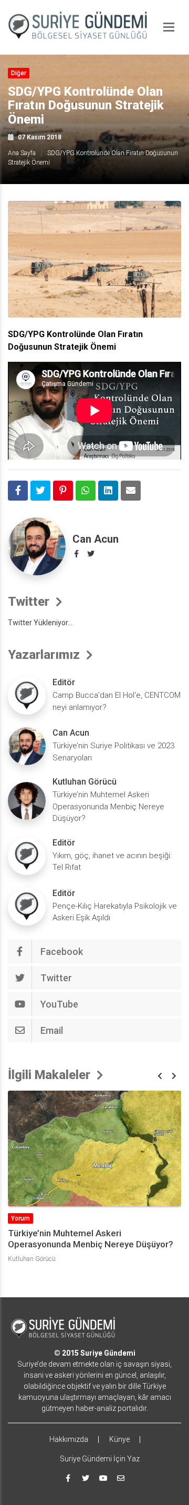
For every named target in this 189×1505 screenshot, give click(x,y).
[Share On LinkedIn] (108, 491)
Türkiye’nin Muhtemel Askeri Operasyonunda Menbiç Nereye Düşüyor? (108, 806)
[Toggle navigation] (168, 27)
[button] (160, 1076)
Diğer (18, 73)
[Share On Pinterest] (63, 491)
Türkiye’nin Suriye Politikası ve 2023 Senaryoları (113, 751)
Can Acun (95, 539)
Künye (119, 1439)
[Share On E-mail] (131, 491)
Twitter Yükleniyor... (40, 622)
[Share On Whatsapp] (86, 491)
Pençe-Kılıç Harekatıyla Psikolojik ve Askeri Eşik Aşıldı (114, 912)
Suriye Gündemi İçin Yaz (100, 1459)
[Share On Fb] (18, 491)
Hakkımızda (68, 1439)
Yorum (20, 1218)
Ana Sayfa (22, 153)
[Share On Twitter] (40, 491)
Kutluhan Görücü (84, 782)
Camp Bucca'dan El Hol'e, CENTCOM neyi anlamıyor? (116, 701)
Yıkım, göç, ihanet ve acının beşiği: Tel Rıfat (112, 861)
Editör (63, 682)
